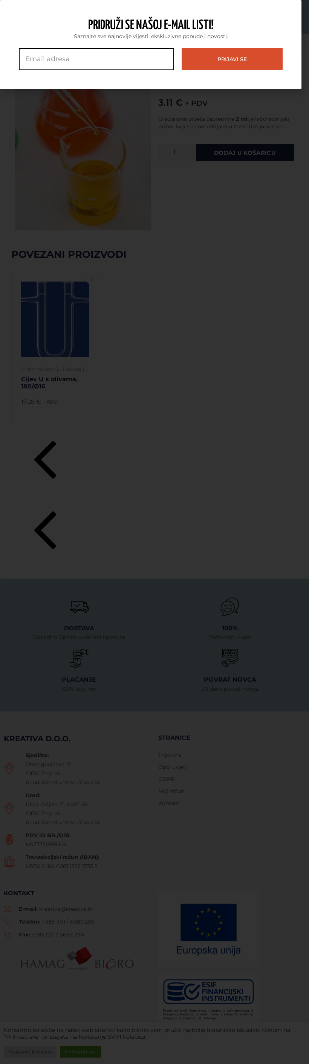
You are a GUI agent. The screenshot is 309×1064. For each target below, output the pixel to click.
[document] (154, 532)
